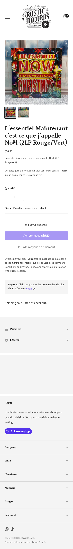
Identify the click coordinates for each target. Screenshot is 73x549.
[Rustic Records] (36, 17)
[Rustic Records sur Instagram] (7, 530)
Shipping (10, 303)
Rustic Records (27, 537)
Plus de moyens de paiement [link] (36, 247)
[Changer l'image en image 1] (10, 112)
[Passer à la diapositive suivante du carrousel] (68, 391)
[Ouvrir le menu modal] (8, 17)
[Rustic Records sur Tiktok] (12, 530)
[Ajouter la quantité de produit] (20, 197)
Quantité (10, 188)
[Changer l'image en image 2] (23, 112)
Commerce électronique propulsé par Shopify (25, 542)
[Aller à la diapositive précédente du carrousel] (5, 391)
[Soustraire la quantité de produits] (8, 197)
